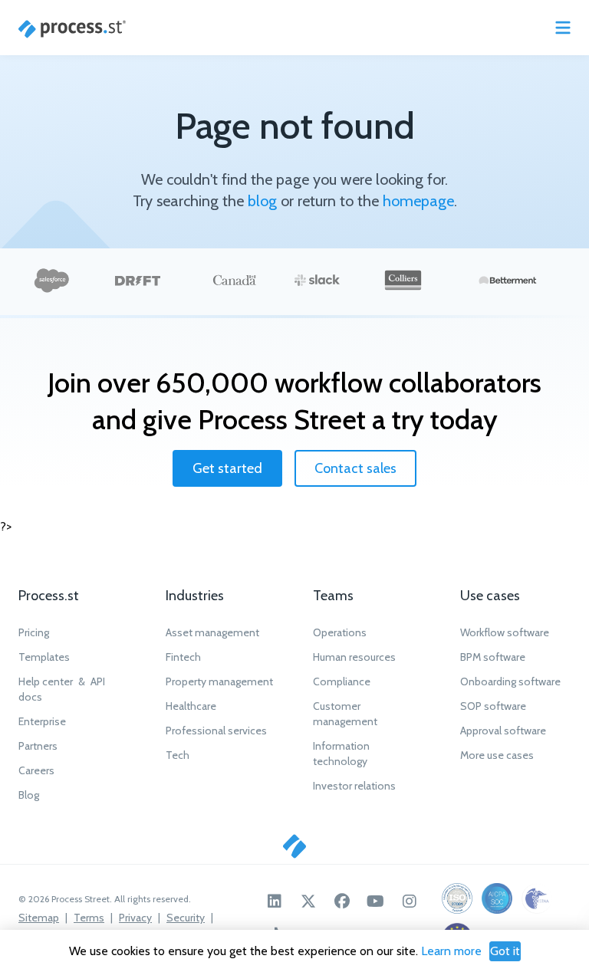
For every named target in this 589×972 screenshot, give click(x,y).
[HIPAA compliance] (537, 898)
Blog (28, 795)
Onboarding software (510, 681)
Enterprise (42, 721)
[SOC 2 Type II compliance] (497, 898)
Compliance (341, 681)
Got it (505, 951)
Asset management (212, 632)
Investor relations (354, 786)
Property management (219, 681)
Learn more (451, 951)
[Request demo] (294, 846)
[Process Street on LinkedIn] (274, 901)
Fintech (183, 657)
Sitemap (38, 917)
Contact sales (355, 468)
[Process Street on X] (308, 901)
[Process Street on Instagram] (409, 901)
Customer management (345, 713)
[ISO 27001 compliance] (457, 898)
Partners (38, 746)
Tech (177, 755)
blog (262, 201)
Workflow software (504, 632)
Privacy (135, 917)
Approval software (503, 730)
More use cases (497, 755)
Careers (36, 770)
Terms (89, 917)
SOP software (493, 706)
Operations (340, 632)
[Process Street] (72, 29)
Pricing (33, 632)
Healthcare (191, 706)
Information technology (341, 753)
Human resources (354, 657)
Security (185, 917)
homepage (418, 201)
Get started (227, 468)
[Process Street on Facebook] (342, 901)
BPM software (492, 657)
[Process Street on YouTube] (375, 901)
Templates (44, 657)
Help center (45, 681)
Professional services (216, 730)
